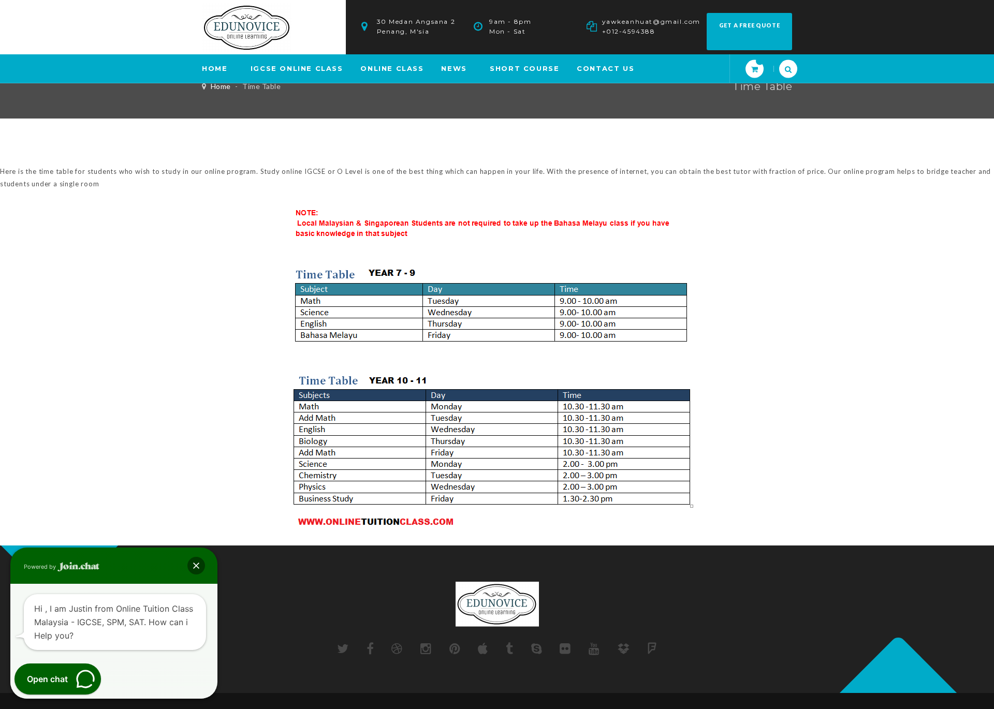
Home (221, 86)
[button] (196, 565)
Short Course (524, 68)
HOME (214, 68)
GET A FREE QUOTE (749, 25)
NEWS (453, 68)
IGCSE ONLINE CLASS (297, 68)
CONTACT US (605, 68)
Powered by (40, 566)
